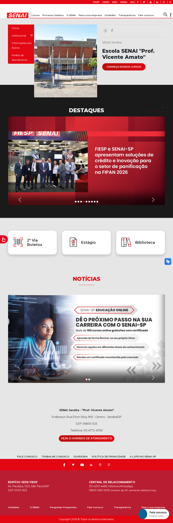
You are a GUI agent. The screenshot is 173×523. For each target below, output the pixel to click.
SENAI (123, 2)
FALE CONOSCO (27, 456)
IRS (132, 2)
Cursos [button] (35, 15)
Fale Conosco (95, 507)
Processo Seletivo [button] (53, 15)
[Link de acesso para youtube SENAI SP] (151, 2)
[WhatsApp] (109, 465)
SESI (114, 2)
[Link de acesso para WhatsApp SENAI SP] (170, 2)
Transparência (122, 507)
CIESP (105, 2)
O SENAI (34, 507)
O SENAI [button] (71, 15)
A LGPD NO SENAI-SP (143, 456)
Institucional (19, 35)
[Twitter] (73, 465)
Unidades (110, 15)
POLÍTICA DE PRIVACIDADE (109, 456)
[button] (20, 160)
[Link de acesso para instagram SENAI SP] (164, 2)
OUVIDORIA (80, 456)
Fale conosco (146, 15)
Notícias (86, 279)
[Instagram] (100, 465)
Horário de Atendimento (20, 58)
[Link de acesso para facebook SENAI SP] (137, 2)
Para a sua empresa (153, 507)
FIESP (96, 2)
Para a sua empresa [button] (90, 15)
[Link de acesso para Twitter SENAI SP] (144, 2)
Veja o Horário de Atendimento (86, 438)
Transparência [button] (126, 15)
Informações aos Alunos (21, 45)
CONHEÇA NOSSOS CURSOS (124, 66)
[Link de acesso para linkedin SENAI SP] (157, 2)
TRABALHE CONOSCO (55, 456)
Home (15, 28)
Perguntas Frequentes (63, 507)
